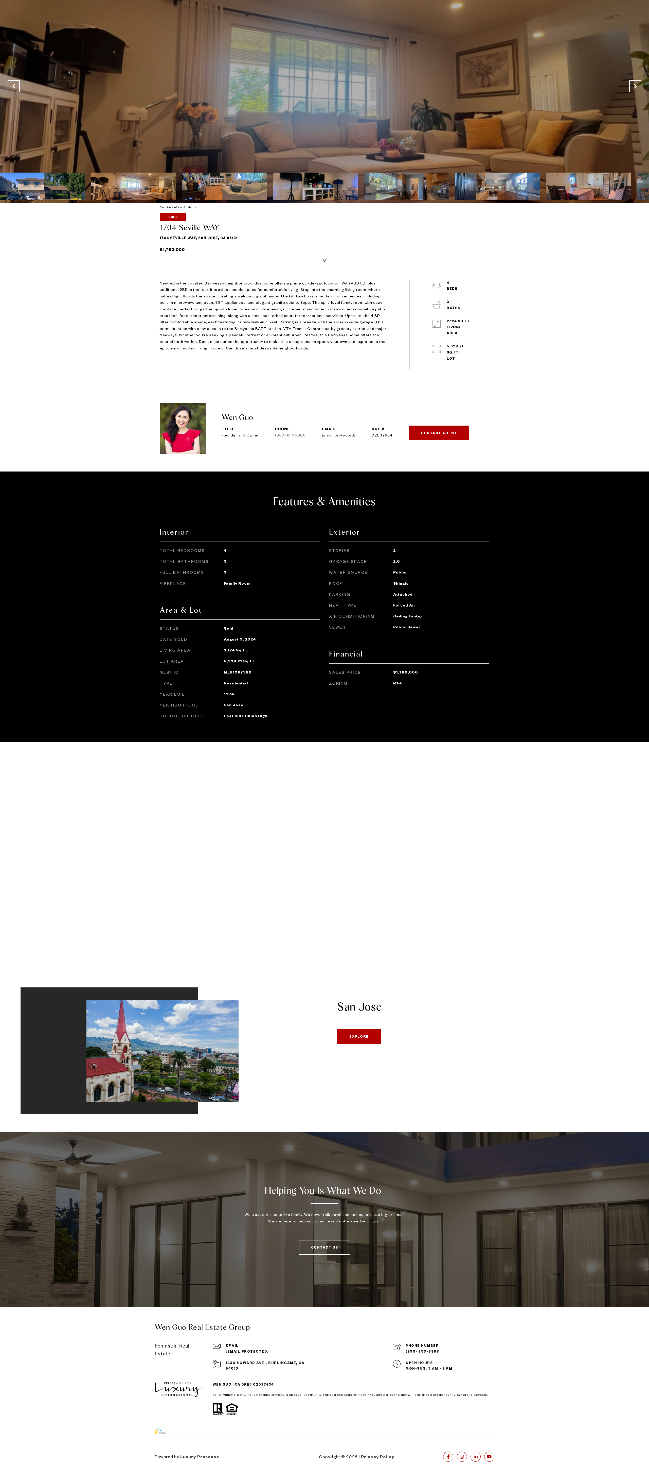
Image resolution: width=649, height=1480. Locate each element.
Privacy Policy (377, 1456)
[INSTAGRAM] (462, 1457)
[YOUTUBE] (489, 1457)
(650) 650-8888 (422, 1351)
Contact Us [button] (324, 1247)
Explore (359, 1036)
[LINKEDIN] (476, 1457)
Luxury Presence (199, 1456)
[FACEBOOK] (448, 1457)
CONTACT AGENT (439, 433)
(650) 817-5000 (290, 435)
